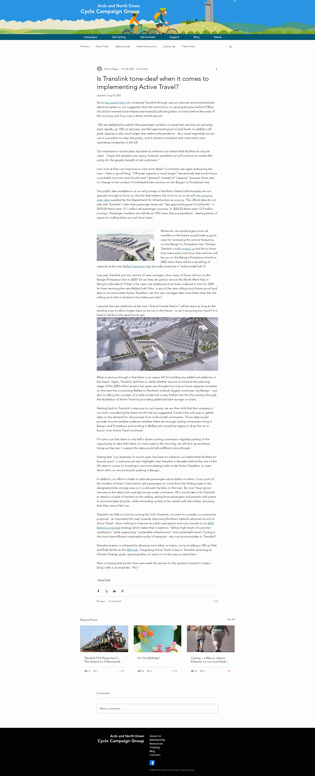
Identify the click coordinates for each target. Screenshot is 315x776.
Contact (155, 755)
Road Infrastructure (147, 46)
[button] (95, 37)
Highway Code (122, 46)
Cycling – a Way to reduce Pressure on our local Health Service (209, 659)
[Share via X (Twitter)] (106, 591)
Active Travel (102, 46)
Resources (156, 744)
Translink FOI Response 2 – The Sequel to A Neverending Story (103, 659)
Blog (152, 751)
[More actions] (216, 69)
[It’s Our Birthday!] (157, 638)
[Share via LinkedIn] (114, 591)
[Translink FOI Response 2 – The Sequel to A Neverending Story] (104, 638)
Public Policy (188, 46)
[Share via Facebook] (98, 591)
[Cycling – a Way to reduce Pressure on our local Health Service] (211, 638)
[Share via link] (122, 591)
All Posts (84, 46)
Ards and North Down (127, 736)
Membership (157, 740)
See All (231, 619)
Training (155, 747)
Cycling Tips (169, 46)
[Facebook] (152, 762)
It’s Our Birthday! (149, 658)
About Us (155, 736)
